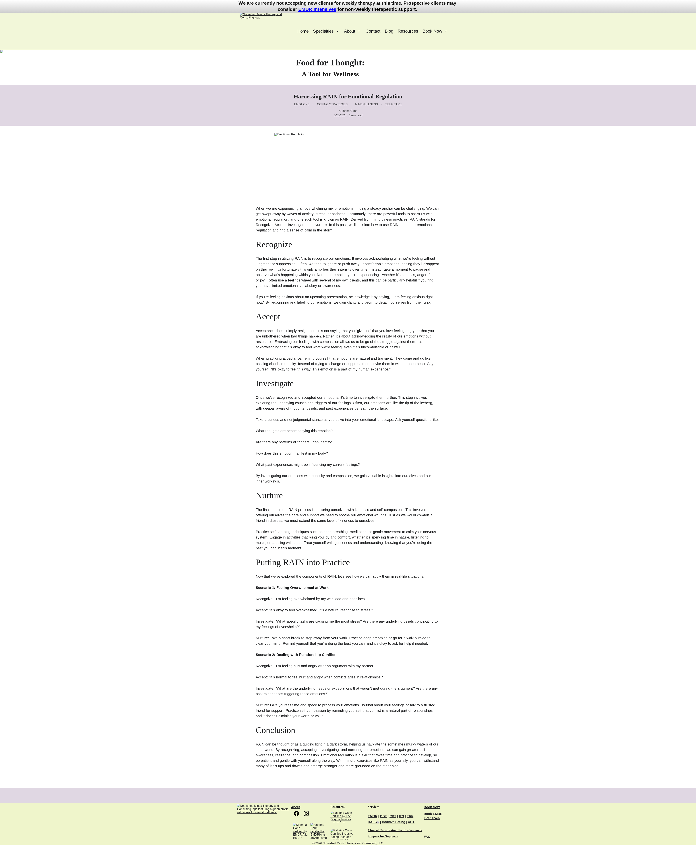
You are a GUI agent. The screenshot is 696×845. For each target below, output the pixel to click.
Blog (389, 31)
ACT (411, 822)
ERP (410, 816)
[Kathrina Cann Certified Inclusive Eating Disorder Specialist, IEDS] (344, 834)
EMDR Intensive (316, 9)
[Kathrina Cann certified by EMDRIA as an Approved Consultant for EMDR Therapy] (318, 831)
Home (303, 31)
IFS (401, 816)
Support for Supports (383, 836)
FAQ (427, 836)
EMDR (372, 816)
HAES (372, 822)
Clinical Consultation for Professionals (395, 830)
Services (373, 807)
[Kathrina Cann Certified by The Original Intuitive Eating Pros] (344, 816)
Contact (373, 31)
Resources (408, 31)
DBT (383, 816)
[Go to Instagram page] (306, 813)
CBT (393, 816)
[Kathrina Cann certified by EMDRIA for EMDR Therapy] (301, 831)
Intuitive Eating (393, 822)
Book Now (432, 807)
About (295, 807)
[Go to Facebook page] (298, 813)
